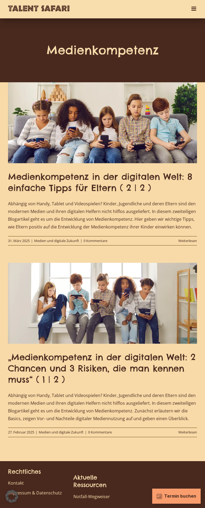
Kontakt (16, 483)
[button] (11, 496)
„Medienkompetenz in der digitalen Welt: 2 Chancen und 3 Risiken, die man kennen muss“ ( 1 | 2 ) (101, 368)
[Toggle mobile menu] (194, 8)
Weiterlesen (187, 240)
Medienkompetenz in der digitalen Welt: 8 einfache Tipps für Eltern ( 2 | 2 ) (100, 182)
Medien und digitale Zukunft (56, 240)
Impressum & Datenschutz (35, 493)
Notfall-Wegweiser (91, 496)
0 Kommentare (95, 240)
